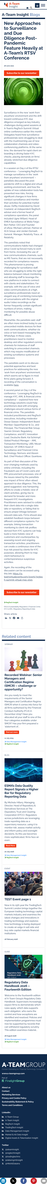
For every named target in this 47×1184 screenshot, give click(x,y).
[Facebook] (23, 1181)
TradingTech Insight (14, 1127)
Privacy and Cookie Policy (14, 1098)
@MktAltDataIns (12, 1163)
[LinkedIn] (3, 1181)
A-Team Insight (12, 1120)
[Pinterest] (34, 1181)
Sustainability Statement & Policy (18, 1102)
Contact (6, 1091)
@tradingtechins (12, 1156)
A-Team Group (12, 1117)
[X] (13, 1181)
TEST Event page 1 (18, 899)
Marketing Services (11, 1094)
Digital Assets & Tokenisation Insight (21, 1138)
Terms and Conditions (12, 1105)
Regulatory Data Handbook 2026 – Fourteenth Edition (18, 985)
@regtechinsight (12, 1153)
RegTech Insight (12, 602)
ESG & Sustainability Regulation (16, 607)
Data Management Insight (16, 742)
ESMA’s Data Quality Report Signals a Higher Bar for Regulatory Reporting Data (21, 791)
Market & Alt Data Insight (16, 1134)
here (16, 385)
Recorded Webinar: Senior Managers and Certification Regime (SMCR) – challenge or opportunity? (23, 682)
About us (6, 1087)
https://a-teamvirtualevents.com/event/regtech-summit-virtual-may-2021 (23, 576)
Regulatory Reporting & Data (24, 609)
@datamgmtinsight (14, 1160)
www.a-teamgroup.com (13, 1073)
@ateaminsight (12, 1149)
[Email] (44, 1181)
